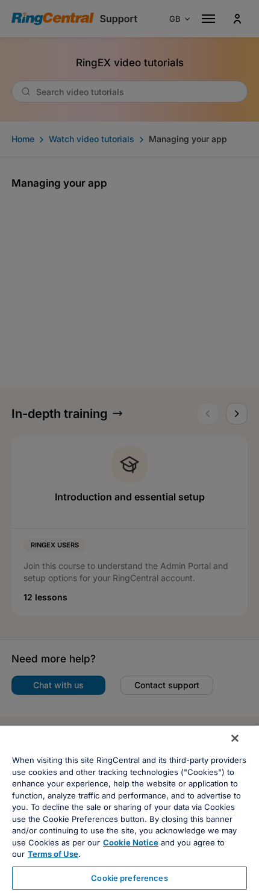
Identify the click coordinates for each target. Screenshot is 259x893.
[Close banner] (235, 738)
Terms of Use (53, 854)
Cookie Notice (130, 842)
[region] (129, 809)
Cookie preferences (129, 878)
